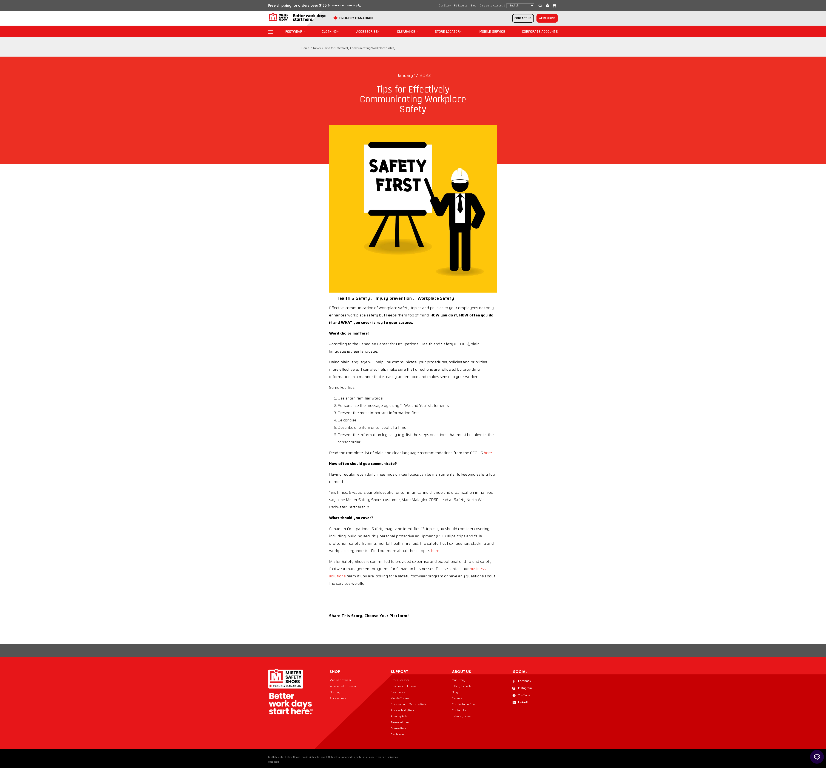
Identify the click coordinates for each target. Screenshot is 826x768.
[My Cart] (553, 5)
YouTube (524, 695)
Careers (457, 698)
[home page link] (297, 17)
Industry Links (461, 716)
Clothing (335, 692)
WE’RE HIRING (547, 18)
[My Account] (547, 5)
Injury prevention (394, 298)
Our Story (445, 6)
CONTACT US (523, 18)
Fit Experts (460, 6)
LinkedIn (523, 702)
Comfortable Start (464, 704)
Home (305, 48)
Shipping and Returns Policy (409, 704)
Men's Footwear (340, 680)
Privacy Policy (400, 716)
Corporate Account (491, 6)
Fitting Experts (462, 686)
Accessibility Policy (403, 710)
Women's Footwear (343, 686)
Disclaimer (398, 734)
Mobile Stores (400, 698)
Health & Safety (353, 298)
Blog (473, 6)
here (488, 453)
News (317, 48)
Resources (398, 692)
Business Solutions (403, 686)
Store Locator (400, 680)
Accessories (338, 698)
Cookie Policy (399, 728)
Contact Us (459, 710)
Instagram (525, 688)
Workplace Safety (436, 298)
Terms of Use (400, 722)
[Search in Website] (541, 5)
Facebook (524, 681)
